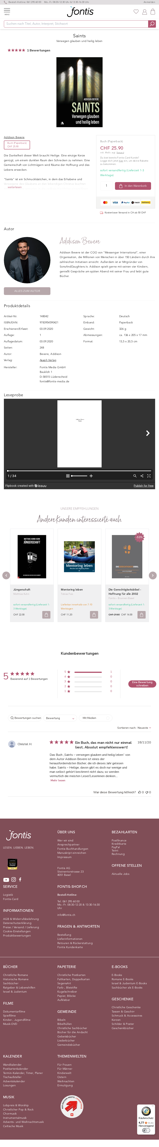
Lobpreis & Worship (16, 1105)
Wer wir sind (65, 840)
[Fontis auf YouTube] (6, 880)
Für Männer (64, 1069)
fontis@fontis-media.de (54, 381)
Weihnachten (65, 1081)
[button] (88, 672)
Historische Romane (16, 979)
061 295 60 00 (34, 2)
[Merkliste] (136, 11)
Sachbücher (10, 983)
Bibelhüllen (64, 1024)
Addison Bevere (80, 241)
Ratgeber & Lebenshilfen (19, 987)
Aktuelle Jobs (120, 874)
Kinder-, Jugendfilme (16, 1020)
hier (121, 161)
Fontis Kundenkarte (70, 947)
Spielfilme (9, 1015)
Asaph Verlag (48, 360)
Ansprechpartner (68, 844)
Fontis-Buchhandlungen (72, 849)
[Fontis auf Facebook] (20, 880)
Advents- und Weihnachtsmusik (23, 1122)
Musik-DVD (10, 1024)
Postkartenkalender (15, 1069)
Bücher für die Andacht (72, 1032)
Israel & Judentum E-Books (129, 983)
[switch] (146, 1130)
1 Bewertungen (38, 50)
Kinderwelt (64, 1073)
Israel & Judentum (15, 991)
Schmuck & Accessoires (127, 1015)
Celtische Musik (13, 1126)
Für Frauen (64, 1064)
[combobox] (60, 718)
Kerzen (116, 1020)
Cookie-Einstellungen (17, 931)
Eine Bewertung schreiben (142, 684)
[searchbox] (24, 718)
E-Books (117, 975)
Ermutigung (65, 1085)
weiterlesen (15, 187)
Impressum (64, 857)
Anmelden (149, 2)
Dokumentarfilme (14, 1011)
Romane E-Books (122, 979)
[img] (9, 50)
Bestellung (64, 935)
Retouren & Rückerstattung (75, 943)
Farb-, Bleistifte (67, 987)
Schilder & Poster (123, 1024)
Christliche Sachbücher (72, 1028)
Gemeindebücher (68, 1045)
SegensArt (64, 983)
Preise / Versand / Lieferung (21, 927)
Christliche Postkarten (71, 975)
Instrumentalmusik (15, 1118)
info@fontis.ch (66, 915)
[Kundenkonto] (145, 11)
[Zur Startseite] (18, 837)
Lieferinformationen (70, 939)
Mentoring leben (72, 589)
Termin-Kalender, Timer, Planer (23, 1073)
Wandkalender (12, 1064)
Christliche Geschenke (126, 1007)
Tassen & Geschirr (123, 1011)
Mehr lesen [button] (58, 780)
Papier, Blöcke (66, 996)
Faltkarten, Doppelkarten (73, 979)
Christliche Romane (15, 975)
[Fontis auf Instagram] (13, 880)
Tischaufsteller (12, 1077)
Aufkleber (63, 1000)
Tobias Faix (67, 594)
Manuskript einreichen (71, 853)
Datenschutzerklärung (17, 923)
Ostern (61, 1077)
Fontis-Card (10, 899)
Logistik (8, 895)
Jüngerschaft (21, 589)
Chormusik (10, 1113)
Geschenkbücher (123, 1028)
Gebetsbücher (66, 1036)
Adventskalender (14, 1081)
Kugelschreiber (67, 991)
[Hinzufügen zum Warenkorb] (46, 615)
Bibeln (61, 1020)
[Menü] (152, 1106)
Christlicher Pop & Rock (18, 1109)
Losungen (9, 1085)
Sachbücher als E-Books (127, 987)
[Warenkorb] (153, 11)
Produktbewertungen (17, 935)
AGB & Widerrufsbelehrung (21, 919)
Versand (120, 153)
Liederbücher (66, 1040)
